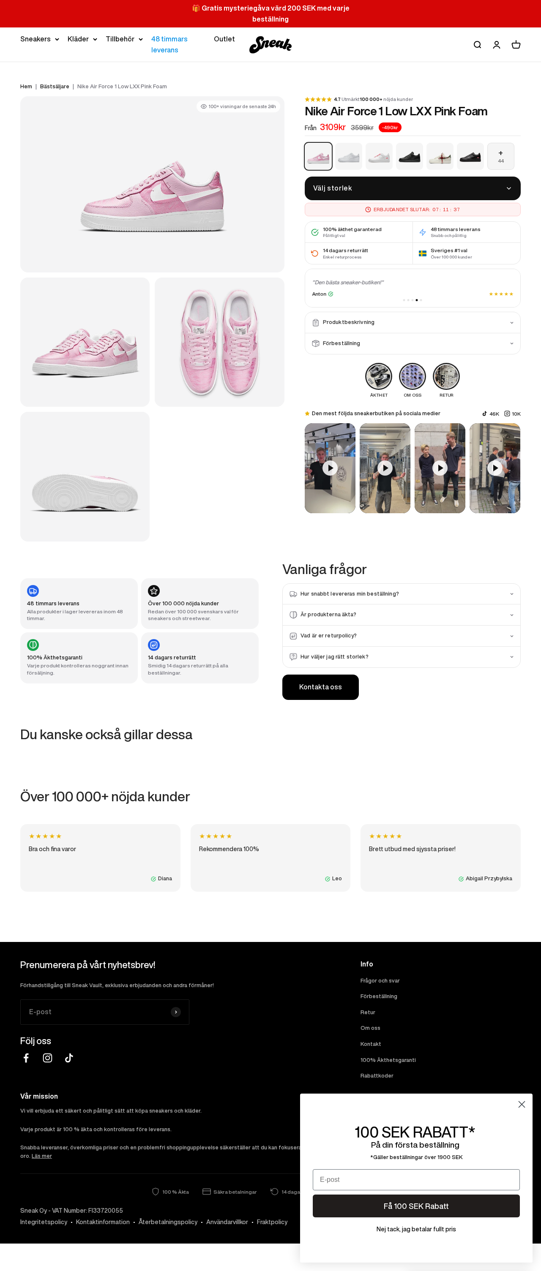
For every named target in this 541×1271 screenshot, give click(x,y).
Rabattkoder (377, 1075)
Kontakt (371, 1044)
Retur (368, 1012)
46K (494, 413)
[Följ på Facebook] (26, 1058)
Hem (26, 86)
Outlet (224, 38)
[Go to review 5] (421, 300)
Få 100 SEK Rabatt (416, 1206)
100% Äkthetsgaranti (388, 1060)
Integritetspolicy (43, 1222)
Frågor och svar (380, 980)
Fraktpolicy (272, 1222)
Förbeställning (379, 996)
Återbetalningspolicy (168, 1222)
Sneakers (35, 38)
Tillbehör (120, 38)
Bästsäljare (54, 86)
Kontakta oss (320, 686)
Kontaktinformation (103, 1222)
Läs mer (42, 1156)
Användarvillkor (227, 1222)
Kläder (78, 38)
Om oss (370, 1028)
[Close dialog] (521, 1104)
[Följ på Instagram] (47, 1058)
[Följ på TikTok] (69, 1058)
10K (516, 413)
